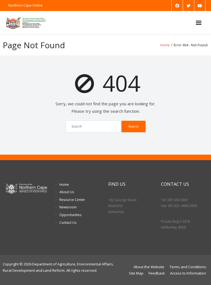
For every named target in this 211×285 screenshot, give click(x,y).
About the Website (149, 266)
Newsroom (68, 207)
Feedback (157, 273)
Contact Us (67, 222)
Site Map (136, 273)
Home (165, 45)
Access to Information (188, 273)
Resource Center (72, 199)
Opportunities (70, 215)
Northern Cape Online (25, 5)
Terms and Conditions (188, 266)
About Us (66, 192)
